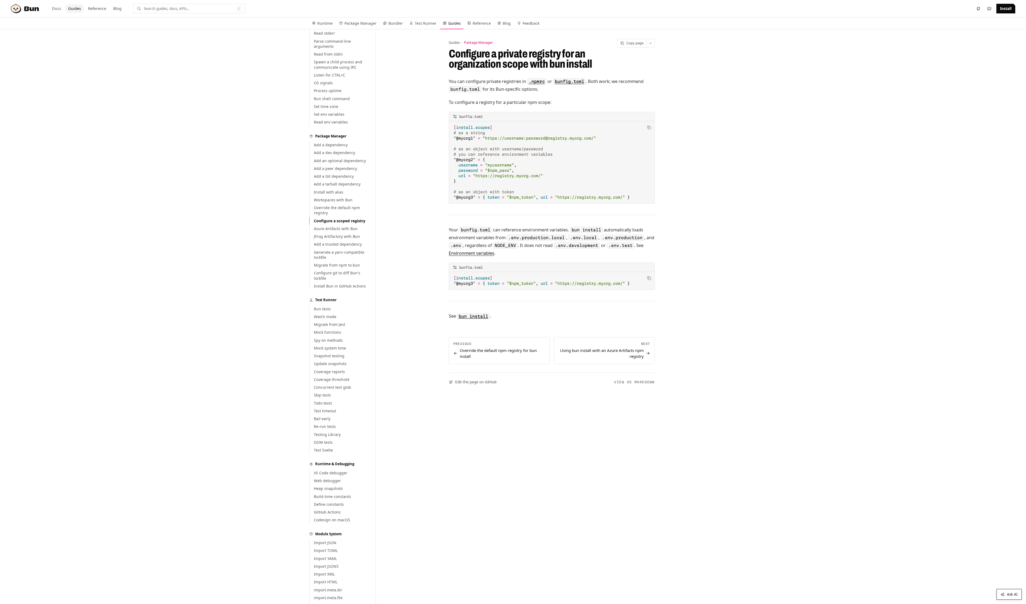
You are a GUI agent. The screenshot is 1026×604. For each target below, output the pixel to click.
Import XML (324, 574)
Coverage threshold (331, 379)
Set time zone (326, 106)
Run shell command (332, 98)
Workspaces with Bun (333, 199)
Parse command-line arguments (332, 44)
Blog (117, 8)
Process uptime (327, 90)
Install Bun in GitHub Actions (340, 286)
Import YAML (325, 558)
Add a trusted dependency (338, 244)
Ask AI (1012, 594)
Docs (56, 8)
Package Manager (360, 23)
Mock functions (327, 332)
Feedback (531, 23)
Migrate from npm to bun (337, 265)
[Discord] (989, 8)
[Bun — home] (25, 8)
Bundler (395, 23)
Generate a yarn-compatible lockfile (339, 255)
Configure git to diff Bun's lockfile (337, 275)
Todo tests (323, 403)
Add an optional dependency (340, 160)
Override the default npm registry (337, 210)
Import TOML (326, 550)
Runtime (325, 23)
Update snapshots (330, 363)
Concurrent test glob (332, 387)
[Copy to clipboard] (649, 127)
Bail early (322, 418)
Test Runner (425, 23)
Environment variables (471, 253)
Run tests (322, 308)
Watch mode (325, 316)
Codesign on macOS (332, 519)
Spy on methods (328, 340)
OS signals (323, 82)
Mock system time (330, 348)
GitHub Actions (327, 512)
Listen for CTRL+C (329, 75)
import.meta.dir (328, 589)
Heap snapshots (328, 488)
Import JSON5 (326, 566)
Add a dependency (331, 144)
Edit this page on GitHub (476, 382)
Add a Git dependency (334, 176)
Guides (74, 8)
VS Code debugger (330, 472)
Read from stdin (328, 54)
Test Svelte (323, 450)
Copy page (634, 43)
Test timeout (325, 410)
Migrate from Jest (329, 324)
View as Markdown (634, 382)
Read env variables (331, 122)
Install (1006, 8)
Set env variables (329, 114)
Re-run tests (325, 426)
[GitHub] (978, 8)
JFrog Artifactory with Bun (337, 236)
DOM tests (323, 442)
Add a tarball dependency (337, 184)
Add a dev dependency (334, 152)
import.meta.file (328, 597)
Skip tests (322, 395)
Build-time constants (332, 496)
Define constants (329, 504)
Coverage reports (329, 371)
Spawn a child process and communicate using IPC (338, 64)
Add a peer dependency (335, 168)
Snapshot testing (329, 355)
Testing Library (327, 434)
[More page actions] (650, 43)
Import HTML (325, 581)
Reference (97, 8)
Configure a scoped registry (339, 220)
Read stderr (324, 33)
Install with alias (328, 192)
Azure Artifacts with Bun (336, 228)
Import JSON (325, 542)
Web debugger (327, 480)
